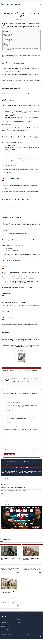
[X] (2, 501)
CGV (34, 619)
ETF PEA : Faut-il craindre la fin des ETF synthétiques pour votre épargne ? (16, 493)
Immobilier (19, 620)
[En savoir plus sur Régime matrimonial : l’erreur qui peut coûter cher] (9, 550)
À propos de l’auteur (9, 49)
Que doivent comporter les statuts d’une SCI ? (12, 36)
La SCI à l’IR (6, 45)
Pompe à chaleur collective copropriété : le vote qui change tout (14, 490)
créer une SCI (37, 74)
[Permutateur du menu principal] (41, 4)
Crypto (18, 618)
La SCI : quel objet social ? (8, 38)
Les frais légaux (7, 35)
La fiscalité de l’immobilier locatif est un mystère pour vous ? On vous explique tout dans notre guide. (22, 48)
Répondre (8, 410)
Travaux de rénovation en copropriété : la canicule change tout (14, 487)
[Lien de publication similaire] (18, 572)
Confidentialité (36, 620)
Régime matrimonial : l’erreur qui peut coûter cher (12, 484)
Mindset (18, 622)
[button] (16, 1)
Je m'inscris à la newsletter (21, 467)
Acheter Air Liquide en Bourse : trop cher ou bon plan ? (12, 480)
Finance (18, 619)
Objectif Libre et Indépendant (14, 4)
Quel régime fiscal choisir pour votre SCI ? (11, 41)
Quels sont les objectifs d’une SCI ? (10, 39)
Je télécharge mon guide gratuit (21, 367)
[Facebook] (4, 501)
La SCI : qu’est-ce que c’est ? (9, 33)
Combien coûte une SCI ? (8, 34)
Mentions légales (37, 618)
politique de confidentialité (28, 472)
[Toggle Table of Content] (38, 31)
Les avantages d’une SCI (8, 40)
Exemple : (6, 44)
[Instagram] (7, 501)
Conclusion (6, 47)
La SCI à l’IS (6, 43)
